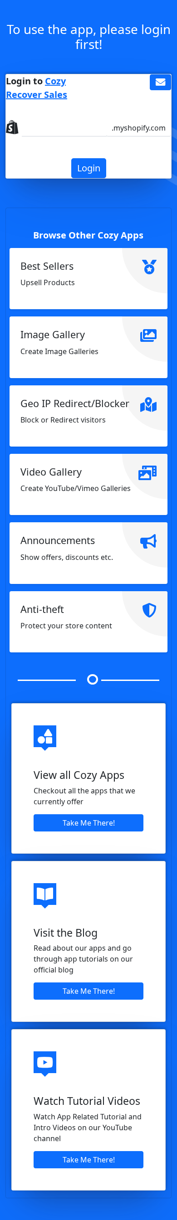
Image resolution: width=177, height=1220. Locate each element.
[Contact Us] (160, 82)
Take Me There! (89, 823)
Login (88, 168)
